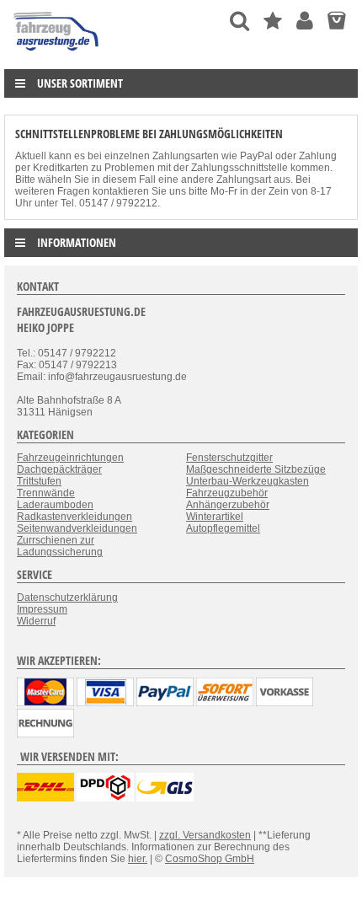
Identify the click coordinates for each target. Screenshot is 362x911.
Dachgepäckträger (59, 469)
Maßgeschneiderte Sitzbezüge (256, 469)
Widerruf (36, 621)
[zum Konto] (304, 20)
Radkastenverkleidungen (74, 516)
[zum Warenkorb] (336, 20)
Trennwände (46, 493)
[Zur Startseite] (57, 55)
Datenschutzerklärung (67, 597)
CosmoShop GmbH (209, 859)
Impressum (42, 609)
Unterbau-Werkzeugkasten (247, 481)
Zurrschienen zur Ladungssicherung (60, 546)
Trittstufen (39, 481)
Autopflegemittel (223, 528)
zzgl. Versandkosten (205, 835)
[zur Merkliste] (272, 20)
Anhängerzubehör (227, 505)
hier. (137, 859)
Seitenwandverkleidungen (77, 528)
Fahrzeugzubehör (227, 493)
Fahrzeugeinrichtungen (70, 458)
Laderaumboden (55, 505)
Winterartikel (214, 516)
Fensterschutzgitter (229, 458)
